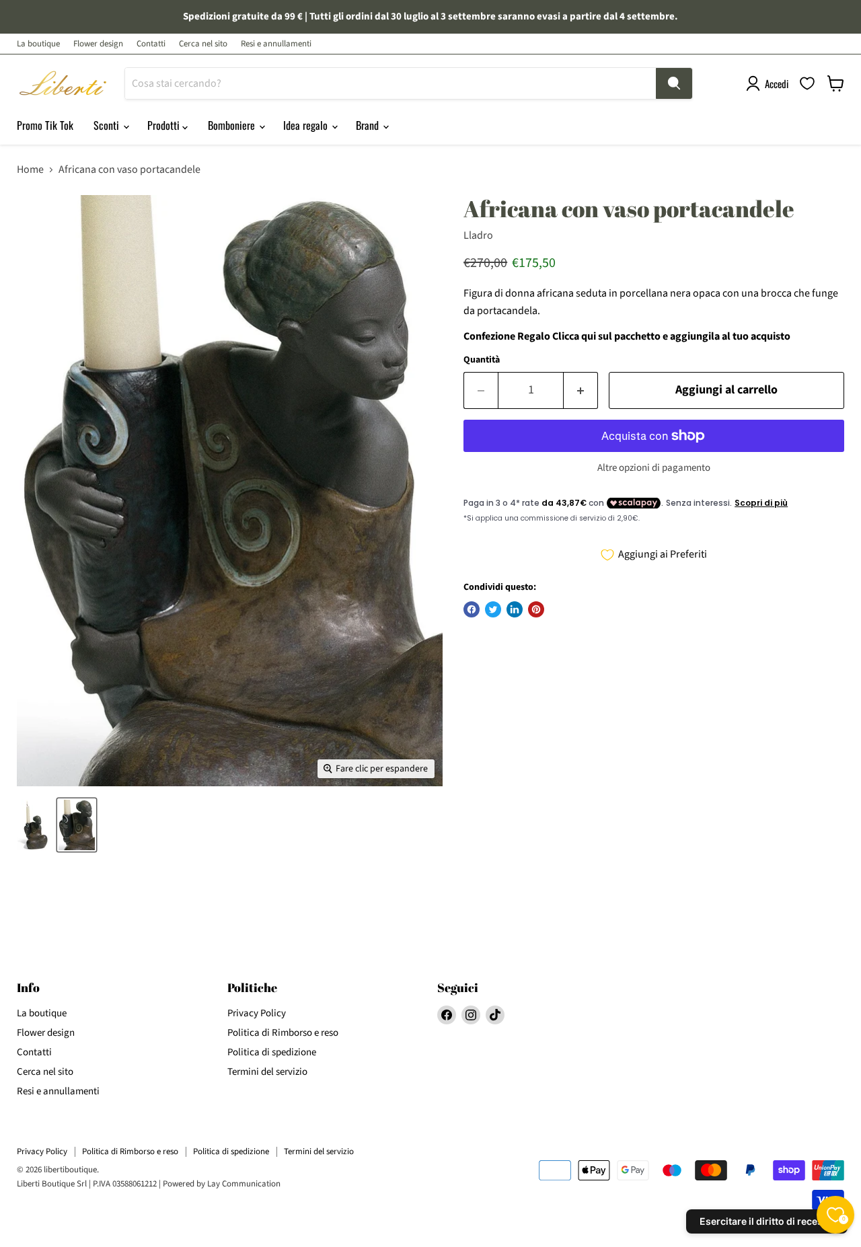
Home (30, 169)
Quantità (481, 359)
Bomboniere (233, 125)
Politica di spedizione (271, 1052)
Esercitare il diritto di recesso (767, 1221)
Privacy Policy (256, 1013)
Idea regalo (306, 125)
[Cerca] (674, 83)
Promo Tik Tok (45, 125)
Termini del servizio (267, 1072)
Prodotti (164, 125)
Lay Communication (243, 1184)
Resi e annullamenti (276, 44)
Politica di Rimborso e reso (282, 1033)
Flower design (98, 44)
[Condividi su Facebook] (471, 609)
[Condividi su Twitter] (493, 609)
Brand (368, 125)
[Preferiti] (807, 83)
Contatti (151, 44)
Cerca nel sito (203, 44)
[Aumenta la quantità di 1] (581, 390)
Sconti (107, 125)
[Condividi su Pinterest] (536, 609)
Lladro (478, 235)
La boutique (38, 44)
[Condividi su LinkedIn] (515, 609)
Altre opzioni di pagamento (653, 468)
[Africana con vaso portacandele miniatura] (34, 825)
